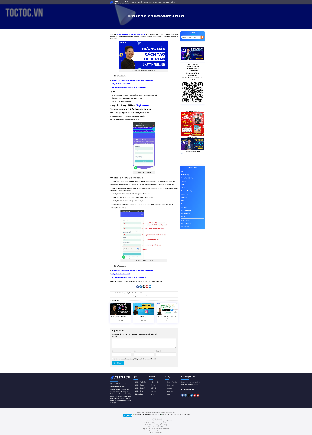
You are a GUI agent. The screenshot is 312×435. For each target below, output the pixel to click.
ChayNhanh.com (143, 105)
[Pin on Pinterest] (147, 286)
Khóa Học (158, 2)
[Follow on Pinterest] (194, 395)
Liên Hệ (173, 2)
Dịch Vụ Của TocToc (140, 382)
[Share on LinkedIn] (150, 286)
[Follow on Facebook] (182, 395)
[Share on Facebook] (137, 286)
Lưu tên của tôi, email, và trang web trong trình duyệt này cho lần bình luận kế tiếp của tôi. (135, 359)
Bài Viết (140, 2)
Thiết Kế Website (185, 213)
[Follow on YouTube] (198, 395)
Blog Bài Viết (118, 292)
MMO (182, 200)
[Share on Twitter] (140, 286)
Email (135, 351)
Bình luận (114, 337)
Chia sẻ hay (184, 181)
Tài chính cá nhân (186, 210)
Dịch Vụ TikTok (139, 391)
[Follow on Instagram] (185, 395)
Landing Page (184, 194)
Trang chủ (112, 292)
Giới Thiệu (166, 2)
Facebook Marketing (186, 191)
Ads (182, 171)
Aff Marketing (185, 175)
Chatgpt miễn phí (149, 2)
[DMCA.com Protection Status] (127, 415)
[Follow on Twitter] (191, 395)
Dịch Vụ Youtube (139, 385)
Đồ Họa (183, 187)
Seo (182, 204)
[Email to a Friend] (144, 286)
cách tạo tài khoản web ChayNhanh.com (146, 296)
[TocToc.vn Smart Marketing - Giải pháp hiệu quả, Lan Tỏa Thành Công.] (119, 2)
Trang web (158, 351)
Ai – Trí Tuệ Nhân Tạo (187, 178)
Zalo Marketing (185, 226)
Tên (113, 351)
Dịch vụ (134, 2)
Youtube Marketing (186, 223)
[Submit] (202, 37)
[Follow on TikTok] (188, 395)
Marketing (184, 197)
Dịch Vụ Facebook (140, 388)
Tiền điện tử (184, 217)
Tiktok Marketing (185, 220)
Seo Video (184, 207)
